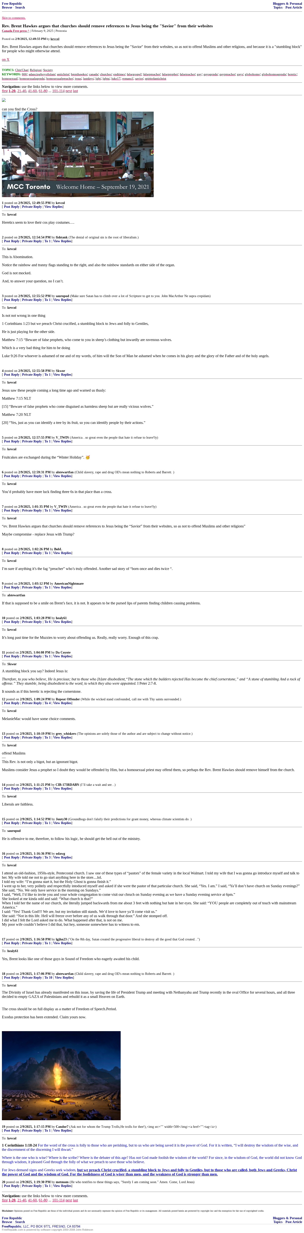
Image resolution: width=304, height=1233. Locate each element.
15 (3, 819)
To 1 (47, 241)
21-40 (21, 91)
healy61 (61, 618)
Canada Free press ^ (15, 31)
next (69, 91)
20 (3, 1182)
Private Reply (32, 207)
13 (3, 733)
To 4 (47, 703)
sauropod (62, 296)
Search (20, 7)
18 (3, 974)
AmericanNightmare (69, 583)
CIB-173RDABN (67, 785)
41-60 (32, 91)
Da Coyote (63, 652)
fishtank (62, 237)
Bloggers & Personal (287, 3)
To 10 (48, 977)
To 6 (47, 622)
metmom (62, 1182)
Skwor (60, 371)
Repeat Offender (68, 699)
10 (3, 618)
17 (3, 939)
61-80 (43, 91)
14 (3, 785)
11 (3, 652)
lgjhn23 (61, 939)
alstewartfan (65, 472)
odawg (60, 853)
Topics (277, 7)
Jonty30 (61, 819)
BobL (58, 549)
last (75, 91)
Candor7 (62, 1127)
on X (6, 59)
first (5, 91)
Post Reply (11, 207)
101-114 (58, 91)
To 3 (47, 857)
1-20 (12, 91)
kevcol (60, 203)
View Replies (53, 207)
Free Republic (12, 3)
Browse (7, 7)
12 (3, 699)
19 (3, 1127)
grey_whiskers (66, 733)
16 (3, 853)
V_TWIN (62, 437)
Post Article (293, 7)
